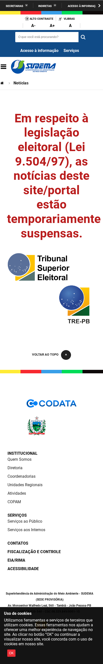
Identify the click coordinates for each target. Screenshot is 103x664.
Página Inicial (2, 83)
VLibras (69, 18)
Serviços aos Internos (26, 529)
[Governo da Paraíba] (51, 434)
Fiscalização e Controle (34, 551)
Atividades (17, 493)
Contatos (18, 543)
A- (33, 25)
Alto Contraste (41, 18)
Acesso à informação (83, 6)
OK (11, 653)
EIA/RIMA (16, 560)
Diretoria (15, 467)
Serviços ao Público (25, 521)
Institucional (23, 453)
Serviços (71, 50)
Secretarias (14, 6)
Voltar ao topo (45, 354)
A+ (52, 25)
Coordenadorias (22, 476)
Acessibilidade (23, 568)
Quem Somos (20, 459)
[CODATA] (51, 405)
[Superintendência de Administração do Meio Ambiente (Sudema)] (33, 67)
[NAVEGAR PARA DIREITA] (99, 5)
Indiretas (45, 6)
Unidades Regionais (25, 484)
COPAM (14, 501)
